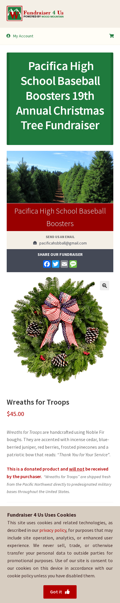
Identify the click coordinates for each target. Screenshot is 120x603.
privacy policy (52, 530)
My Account (23, 36)
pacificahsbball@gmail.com (62, 243)
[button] (104, 285)
